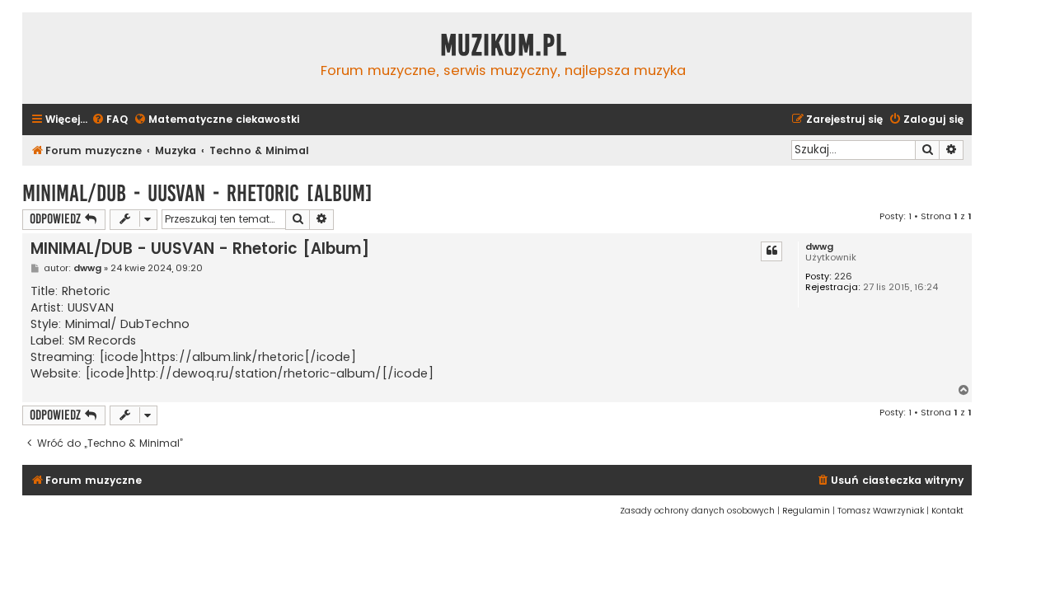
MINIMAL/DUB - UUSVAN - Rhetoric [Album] (197, 193)
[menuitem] (109, 120)
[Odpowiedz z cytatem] (771, 251)
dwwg (819, 247)
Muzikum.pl (503, 45)
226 (843, 276)
